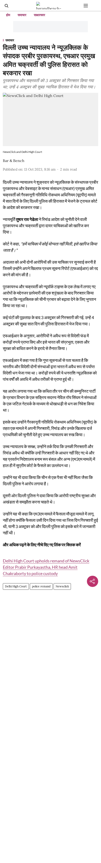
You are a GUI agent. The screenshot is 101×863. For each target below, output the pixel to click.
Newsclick (62, 586)
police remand (41, 586)
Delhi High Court (16, 586)
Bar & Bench (13, 160)
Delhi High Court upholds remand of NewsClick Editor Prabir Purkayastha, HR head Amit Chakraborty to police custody (46, 567)
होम (8, 15)
